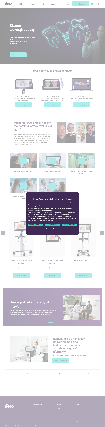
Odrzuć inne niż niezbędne (69, 224)
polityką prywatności (48, 220)
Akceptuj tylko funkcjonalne (35, 224)
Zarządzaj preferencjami (52, 229)
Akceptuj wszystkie (52, 224)
